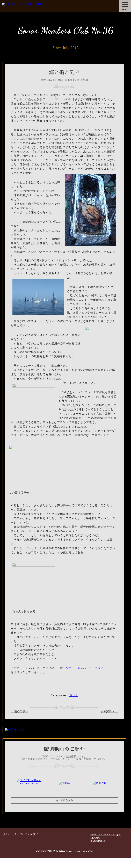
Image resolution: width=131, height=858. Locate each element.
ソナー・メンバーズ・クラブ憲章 (105, 835)
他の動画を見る (64, 800)
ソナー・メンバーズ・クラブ (85, 668)
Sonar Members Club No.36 (65, 30)
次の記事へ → (109, 711)
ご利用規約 (95, 838)
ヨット (73, 695)
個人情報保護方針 (98, 841)
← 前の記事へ (19, 711)
